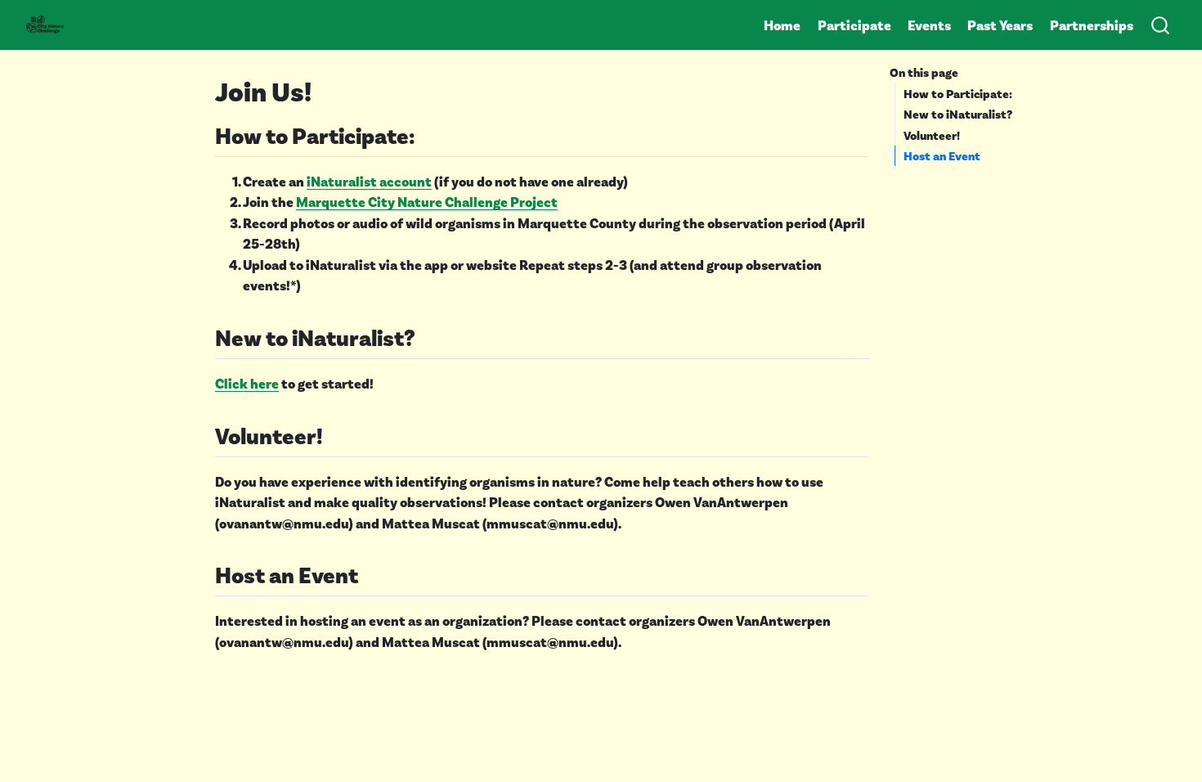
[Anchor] (430, 134)
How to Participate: (958, 93)
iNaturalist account (369, 181)
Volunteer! (932, 135)
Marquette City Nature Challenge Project (427, 201)
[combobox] (1161, 24)
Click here (247, 383)
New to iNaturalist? (958, 113)
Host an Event (942, 155)
